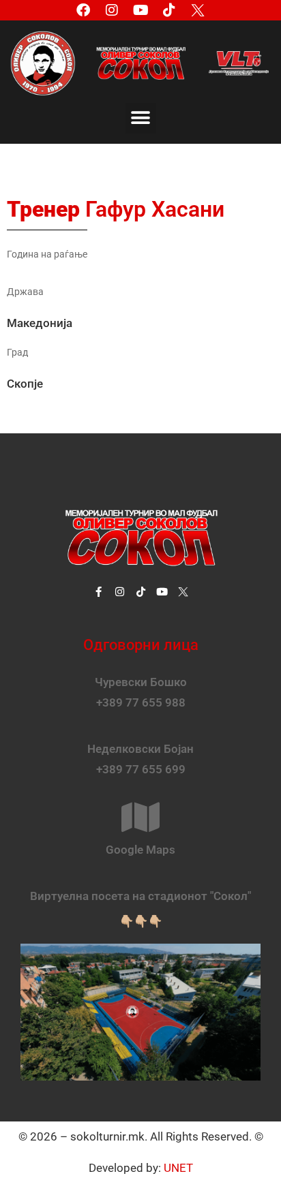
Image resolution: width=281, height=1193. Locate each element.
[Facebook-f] (98, 592)
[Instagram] (112, 10)
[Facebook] (83, 10)
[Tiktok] (169, 10)
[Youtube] (140, 10)
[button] (140, 118)
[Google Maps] (140, 817)
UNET (178, 1168)
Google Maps (140, 849)
